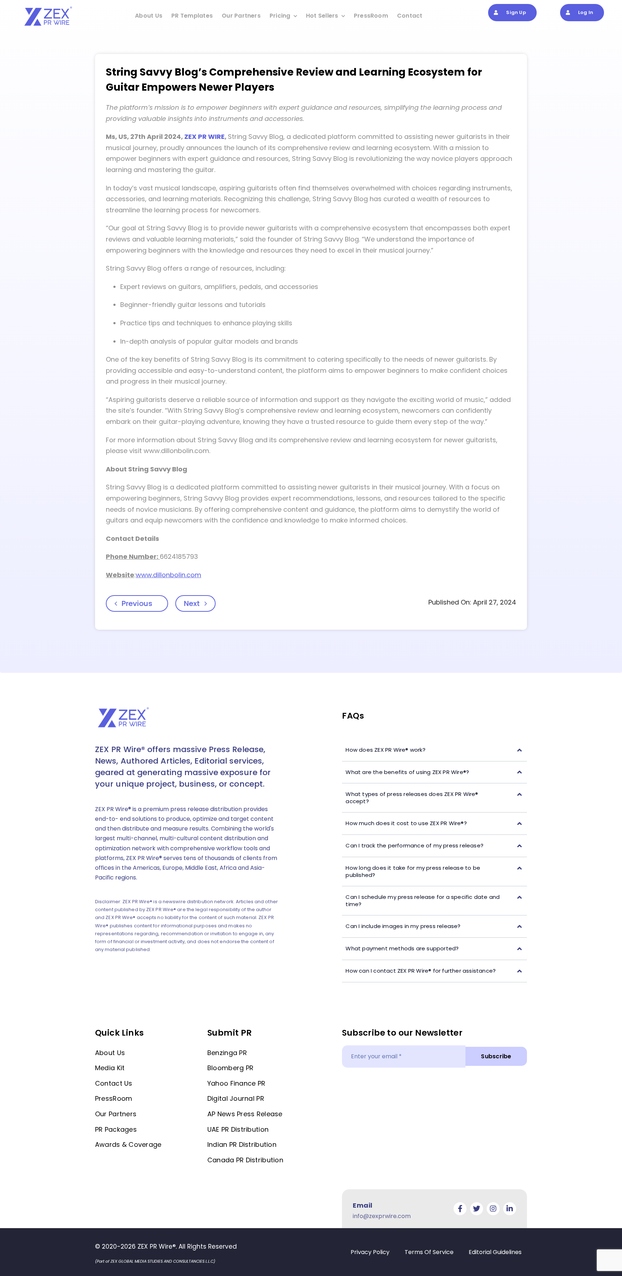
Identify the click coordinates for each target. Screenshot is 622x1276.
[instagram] (493, 1208)
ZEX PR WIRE (204, 136)
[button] (434, 750)
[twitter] (476, 1208)
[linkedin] (509, 1208)
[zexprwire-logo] (49, 7)
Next (192, 603)
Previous (137, 603)
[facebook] (460, 1208)
